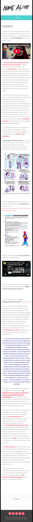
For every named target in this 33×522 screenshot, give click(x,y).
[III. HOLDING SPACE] (16, 513)
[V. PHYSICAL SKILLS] (23, 513)
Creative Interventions (14, 416)
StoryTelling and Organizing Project (16, 425)
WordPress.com (21, 519)
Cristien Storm (12, 69)
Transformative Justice (11, 330)
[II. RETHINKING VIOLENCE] (13, 513)
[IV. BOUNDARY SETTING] (19, 513)
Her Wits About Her (10, 447)
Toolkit (14, 438)
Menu (17, 17)
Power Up (27, 302)
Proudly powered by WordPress (16, 517)
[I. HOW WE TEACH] (9, 513)
